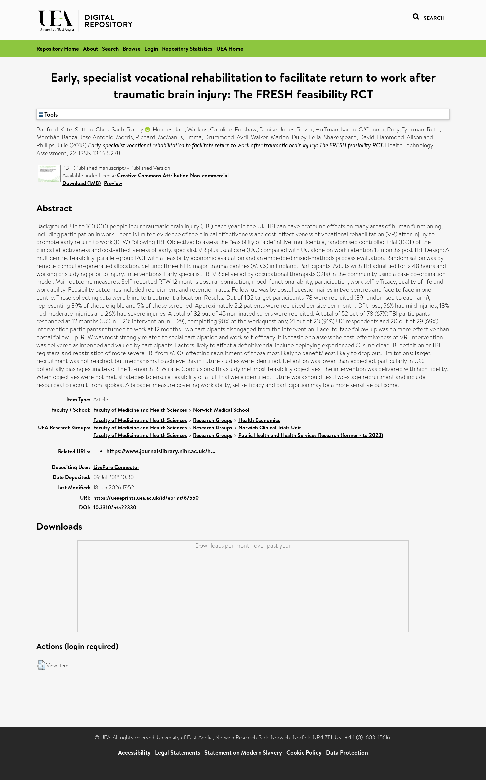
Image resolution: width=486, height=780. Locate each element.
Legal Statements (177, 752)
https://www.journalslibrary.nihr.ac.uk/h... (161, 451)
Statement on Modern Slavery (243, 752)
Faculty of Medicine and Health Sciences (140, 409)
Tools (50, 114)
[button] (41, 665)
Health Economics (259, 420)
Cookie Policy (304, 752)
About (90, 48)
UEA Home (229, 48)
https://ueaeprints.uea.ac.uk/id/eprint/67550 (146, 497)
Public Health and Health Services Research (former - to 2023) (310, 435)
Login (151, 48)
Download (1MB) (81, 183)
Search (110, 48)
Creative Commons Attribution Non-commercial (173, 175)
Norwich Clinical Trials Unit (269, 427)
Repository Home (57, 48)
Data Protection (347, 752)
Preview (113, 183)
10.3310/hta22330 (114, 507)
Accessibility (134, 752)
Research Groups (212, 420)
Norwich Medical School (221, 409)
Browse (132, 48)
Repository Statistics (187, 48)
